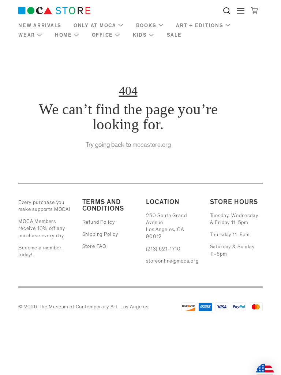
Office (102, 35)
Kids (140, 35)
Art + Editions (200, 25)
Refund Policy (98, 222)
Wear (26, 35)
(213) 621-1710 (163, 249)
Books (146, 25)
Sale (174, 35)
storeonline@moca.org (172, 261)
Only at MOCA (95, 25)
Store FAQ (94, 246)
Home (63, 35)
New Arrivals (39, 25)
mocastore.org (151, 145)
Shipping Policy (100, 234)
